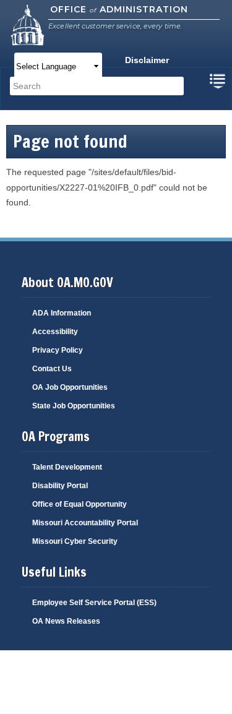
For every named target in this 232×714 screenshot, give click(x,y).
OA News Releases (66, 621)
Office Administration (119, 9)
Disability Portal (60, 485)
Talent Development (67, 467)
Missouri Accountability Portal (85, 522)
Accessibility (55, 331)
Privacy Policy (57, 350)
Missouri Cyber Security (75, 541)
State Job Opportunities (73, 406)
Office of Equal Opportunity (79, 504)
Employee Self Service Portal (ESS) (94, 602)
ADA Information (61, 313)
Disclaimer (147, 60)
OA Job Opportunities (70, 387)
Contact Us (52, 368)
